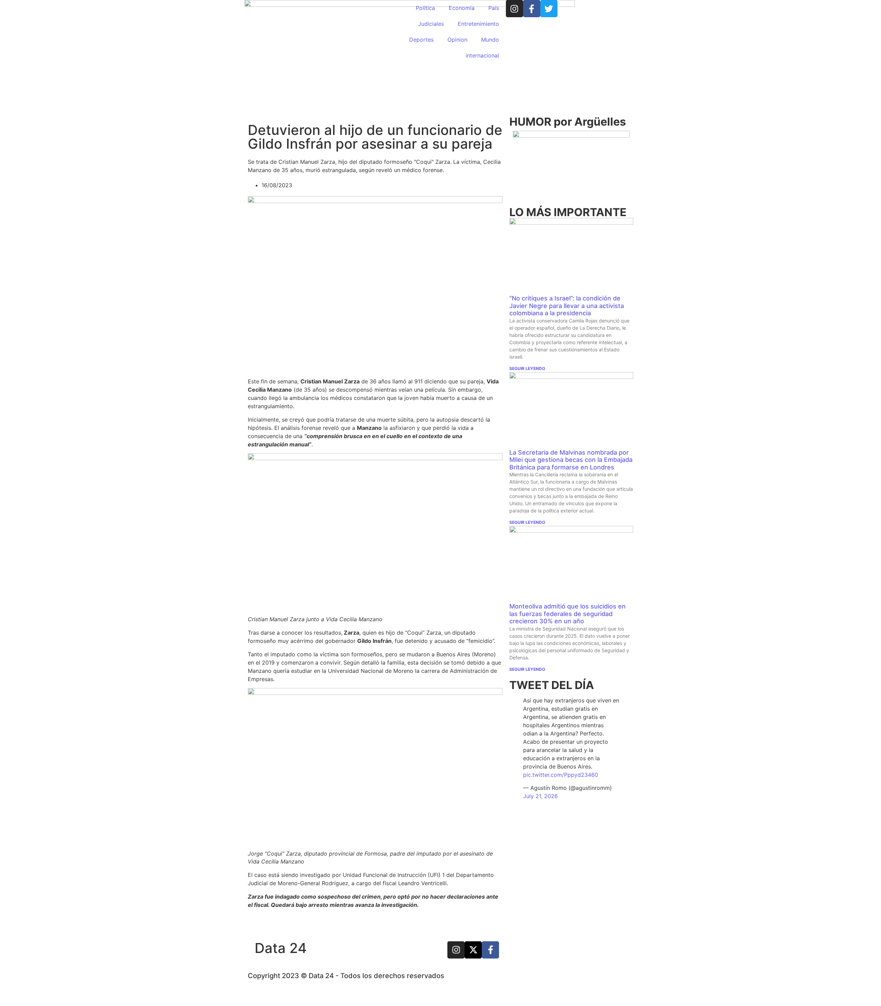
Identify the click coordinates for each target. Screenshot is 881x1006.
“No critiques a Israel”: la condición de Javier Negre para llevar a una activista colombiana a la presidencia (566, 306)
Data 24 (281, 948)
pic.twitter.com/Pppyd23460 (560, 774)
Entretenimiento (478, 23)
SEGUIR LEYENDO (527, 368)
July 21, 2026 (540, 796)
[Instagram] (514, 8)
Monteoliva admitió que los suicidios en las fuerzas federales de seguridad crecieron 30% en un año (567, 614)
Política (425, 7)
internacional (482, 55)
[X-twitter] (473, 950)
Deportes (421, 39)
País (493, 7)
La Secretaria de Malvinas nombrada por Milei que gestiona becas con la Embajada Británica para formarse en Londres (571, 460)
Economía (462, 7)
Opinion (457, 39)
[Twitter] (549, 8)
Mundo (490, 39)
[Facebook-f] (531, 8)
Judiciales (431, 23)
